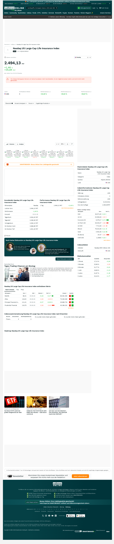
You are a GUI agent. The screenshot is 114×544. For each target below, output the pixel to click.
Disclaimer (43, 511)
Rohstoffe (58, 13)
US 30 (80, 217)
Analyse (21, 144)
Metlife (7, 296)
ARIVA (46, 521)
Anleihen (44, 13)
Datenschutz (50, 511)
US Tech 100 (82, 223)
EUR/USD (81, 238)
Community (13, 13)
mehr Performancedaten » (67, 208)
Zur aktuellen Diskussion (38, 274)
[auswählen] (57, 144)
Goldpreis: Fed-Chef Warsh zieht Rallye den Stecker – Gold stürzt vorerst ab (36, 412)
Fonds (34, 13)
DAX (79, 214)
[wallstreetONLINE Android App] (80, 516)
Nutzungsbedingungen (74, 511)
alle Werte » (71, 308)
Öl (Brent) (81, 235)
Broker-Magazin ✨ (87, 13)
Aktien (6, 13)
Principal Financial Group (12, 302)
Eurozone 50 (82, 220)
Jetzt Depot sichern (32, 502)
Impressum (37, 511)
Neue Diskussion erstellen (64, 259)
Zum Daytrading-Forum (37, 276)
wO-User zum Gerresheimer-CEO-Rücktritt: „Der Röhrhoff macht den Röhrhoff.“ (58, 412)
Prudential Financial (11, 305)
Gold (79, 232)
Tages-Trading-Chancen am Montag (19, 266)
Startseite (6, 44)
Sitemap (62, 507)
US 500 (80, 226)
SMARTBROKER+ (78, 495)
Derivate (51, 13)
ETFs (39, 13)
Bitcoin (80, 229)
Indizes (29, 13)
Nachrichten (22, 13)
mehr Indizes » (107, 240)
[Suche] (56, 8)
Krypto (65, 13)
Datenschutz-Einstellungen (61, 511)
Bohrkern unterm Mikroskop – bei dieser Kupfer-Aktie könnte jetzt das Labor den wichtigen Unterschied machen (70, 17)
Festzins (77, 13)
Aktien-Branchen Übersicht (50, 507)
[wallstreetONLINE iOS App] (70, 516)
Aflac (6, 299)
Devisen (70, 13)
